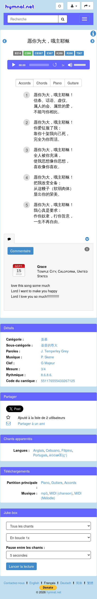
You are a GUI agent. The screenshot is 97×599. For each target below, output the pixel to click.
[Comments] (9, 239)
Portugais (40, 455)
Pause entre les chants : (25, 547)
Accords (25, 83)
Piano (57, 83)
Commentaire (20, 250)
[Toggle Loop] (55, 65)
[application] (48, 64)
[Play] (13, 65)
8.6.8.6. (46, 374)
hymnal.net (54, 592)
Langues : (21, 450)
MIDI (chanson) (61, 493)
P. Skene (47, 357)
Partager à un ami (31, 423)
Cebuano (53, 450)
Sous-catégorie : (19, 345)
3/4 (43, 368)
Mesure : (13, 368)
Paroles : (13, 351)
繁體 (90, 583)
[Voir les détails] (93, 34)
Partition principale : (22, 485)
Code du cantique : (21, 380)
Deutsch (65, 583)
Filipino (66, 450)
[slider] (80, 64)
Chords (41, 83)
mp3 (44, 493)
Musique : (14, 357)
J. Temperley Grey (55, 351)
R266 (70, 53)
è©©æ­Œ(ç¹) (58, 455)
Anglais (38, 450)
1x (63, 65)
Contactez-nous (14, 583)
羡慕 (44, 339)
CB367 (39, 53)
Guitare (73, 83)
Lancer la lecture (21, 566)
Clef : (10, 362)
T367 (79, 53)
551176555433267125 (58, 380)
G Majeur (48, 362)
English (34, 583)
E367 (50, 53)
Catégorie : (15, 339)
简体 (79, 583)
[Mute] (70, 65)
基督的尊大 (49, 345)
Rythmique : (16, 374)
